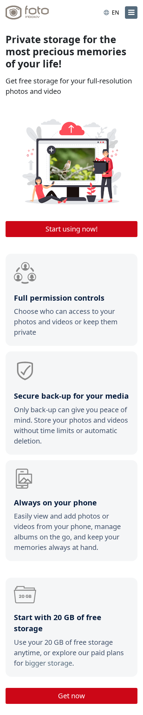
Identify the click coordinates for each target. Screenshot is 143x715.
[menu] (131, 12)
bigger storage (48, 663)
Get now (71, 695)
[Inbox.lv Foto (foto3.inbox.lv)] (34, 12)
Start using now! (71, 229)
